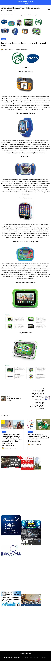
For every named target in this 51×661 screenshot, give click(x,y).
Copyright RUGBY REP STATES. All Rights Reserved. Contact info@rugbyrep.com (25, 657)
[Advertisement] (11, 490)
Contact (26, 3)
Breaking (3, 39)
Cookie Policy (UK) (25, 653)
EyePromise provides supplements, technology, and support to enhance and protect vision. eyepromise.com (38, 438)
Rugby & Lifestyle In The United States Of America (20, 8)
